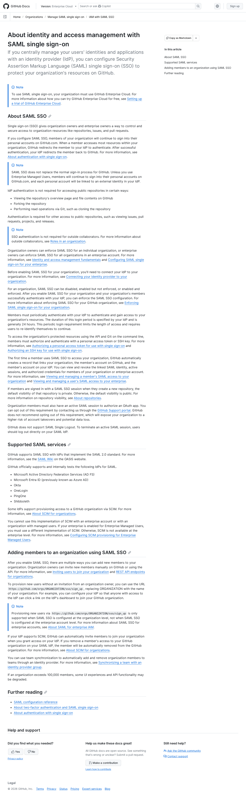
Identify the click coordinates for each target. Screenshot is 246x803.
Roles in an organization (67, 241)
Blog (107, 788)
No (33, 751)
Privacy (51, 788)
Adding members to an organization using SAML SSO (67, 552)
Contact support (177, 756)
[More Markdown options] (196, 38)
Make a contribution (105, 762)
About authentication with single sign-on (37, 157)
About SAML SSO (27, 116)
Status (63, 788)
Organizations (34, 16)
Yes (17, 751)
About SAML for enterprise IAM (71, 627)
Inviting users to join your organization (81, 572)
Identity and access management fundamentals (66, 260)
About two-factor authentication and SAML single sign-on (56, 707)
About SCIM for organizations (54, 513)
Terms (40, 788)
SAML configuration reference (35, 702)
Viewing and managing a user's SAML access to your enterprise (79, 381)
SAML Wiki (45, 459)
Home (17, 16)
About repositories (87, 398)
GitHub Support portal (113, 410)
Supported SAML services (37, 444)
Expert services (92, 788)
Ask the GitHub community (184, 750)
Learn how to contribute (98, 769)
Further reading (25, 692)
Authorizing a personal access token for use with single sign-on (78, 346)
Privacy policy (15, 758)
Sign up (235, 6)
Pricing (75, 788)
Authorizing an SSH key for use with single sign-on (45, 350)
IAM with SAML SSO (101, 16)
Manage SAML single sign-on (66, 16)
